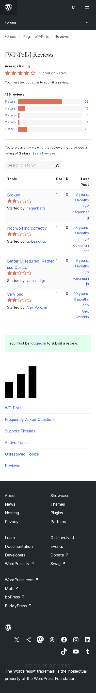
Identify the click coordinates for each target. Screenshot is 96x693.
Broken (13, 195)
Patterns (58, 521)
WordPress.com (21, 579)
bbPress (15, 597)
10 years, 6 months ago (81, 299)
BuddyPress (18, 605)
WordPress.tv (19, 563)
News (10, 504)
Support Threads (20, 431)
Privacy (11, 521)
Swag (57, 563)
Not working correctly (27, 228)
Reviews (12, 465)
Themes (57, 504)
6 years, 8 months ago (81, 200)
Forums (10, 22)
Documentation (19, 546)
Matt (12, 588)
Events (56, 546)
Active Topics (17, 442)
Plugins (56, 512)
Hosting (12, 512)
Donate (59, 555)
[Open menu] (88, 7)
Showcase (59, 495)
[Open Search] (73, 7)
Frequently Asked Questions (30, 419)
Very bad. (16, 294)
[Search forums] (57, 165)
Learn (10, 537)
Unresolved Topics (22, 454)
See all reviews (44, 153)
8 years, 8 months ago (81, 233)
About (10, 495)
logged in (32, 82)
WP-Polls (41, 36)
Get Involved (62, 537)
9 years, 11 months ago (81, 266)
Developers (15, 555)
